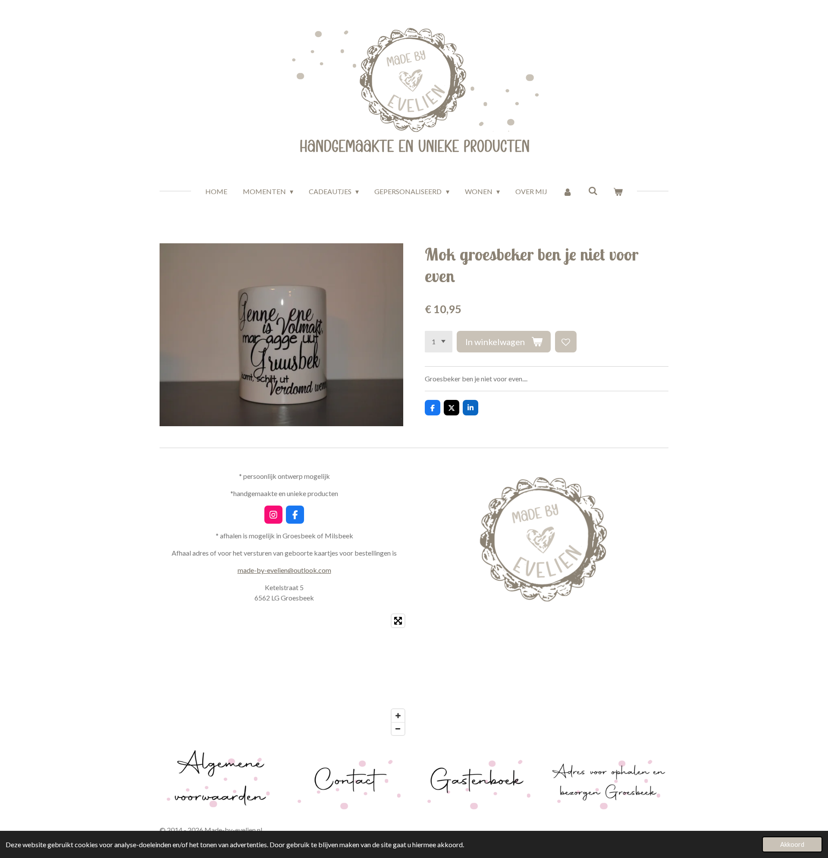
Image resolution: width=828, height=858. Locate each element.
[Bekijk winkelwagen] (618, 191)
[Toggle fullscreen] (398, 620)
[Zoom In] (398, 715)
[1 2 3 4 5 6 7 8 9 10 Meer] (438, 341)
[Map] (284, 674)
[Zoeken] (593, 190)
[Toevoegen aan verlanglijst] (566, 341)
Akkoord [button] (792, 844)
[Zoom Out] (398, 728)
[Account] (567, 191)
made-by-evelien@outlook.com (284, 570)
